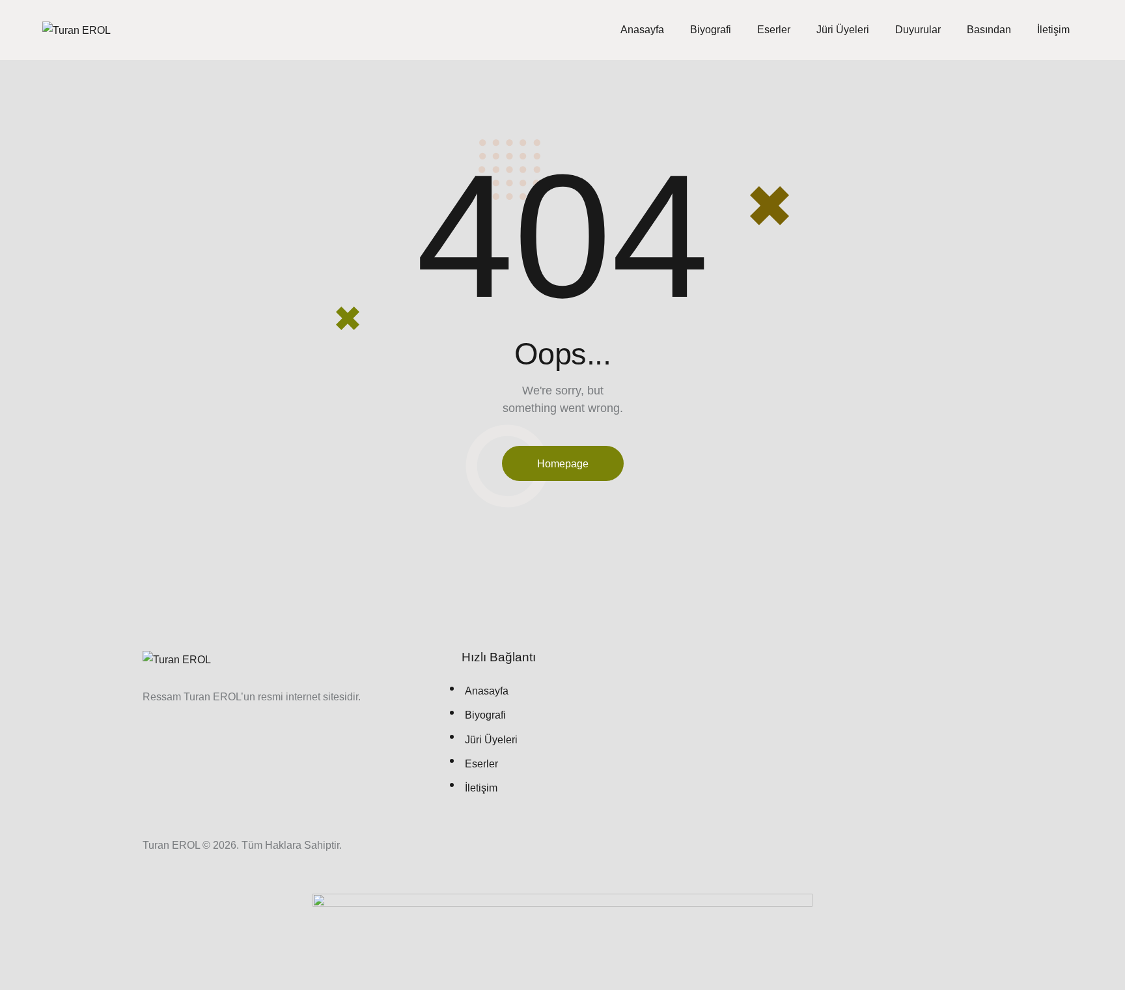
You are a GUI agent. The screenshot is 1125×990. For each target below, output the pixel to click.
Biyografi (710, 29)
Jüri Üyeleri (842, 29)
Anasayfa (642, 29)
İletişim (1053, 29)
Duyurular (918, 29)
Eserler (773, 29)
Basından (989, 29)
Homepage (563, 463)
